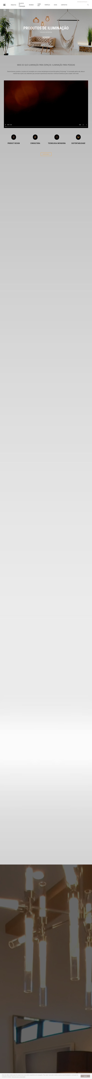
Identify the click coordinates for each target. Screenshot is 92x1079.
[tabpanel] (46, 32)
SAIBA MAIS (46, 154)
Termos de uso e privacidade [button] (18, 1076)
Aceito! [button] (85, 1076)
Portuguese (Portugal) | (82, 1)
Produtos (13, 5)
